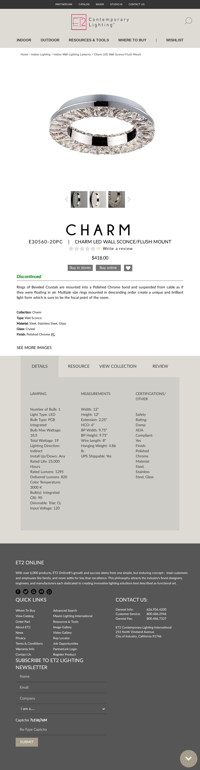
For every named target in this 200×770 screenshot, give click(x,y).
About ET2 (23, 627)
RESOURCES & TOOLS (89, 40)
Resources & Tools (65, 621)
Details (40, 366)
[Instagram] (33, 591)
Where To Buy (25, 610)
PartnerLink (63, 4)
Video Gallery (62, 632)
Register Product (64, 654)
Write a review (118, 249)
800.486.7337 (156, 618)
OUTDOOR (50, 40)
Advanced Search (65, 610)
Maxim (100, 4)
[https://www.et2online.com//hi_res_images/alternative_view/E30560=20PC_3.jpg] (116, 199)
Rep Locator (61, 638)
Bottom (188, 758)
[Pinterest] (49, 591)
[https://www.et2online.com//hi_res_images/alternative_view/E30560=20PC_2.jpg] (98, 199)
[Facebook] (18, 591)
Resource (79, 366)
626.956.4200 (156, 609)
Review (160, 366)
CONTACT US (137, 4)
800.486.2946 (156, 614)
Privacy (21, 638)
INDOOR (24, 40)
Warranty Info (25, 649)
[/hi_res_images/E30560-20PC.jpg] (100, 123)
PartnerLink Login (65, 649)
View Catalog (25, 616)
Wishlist (175, 40)
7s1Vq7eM (38, 720)
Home (24, 54)
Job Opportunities (65, 643)
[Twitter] (26, 591)
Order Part (23, 621)
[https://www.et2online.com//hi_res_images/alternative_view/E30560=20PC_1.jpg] (79, 199)
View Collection (117, 366)
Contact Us (23, 654)
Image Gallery (62, 627)
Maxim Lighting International (72, 616)
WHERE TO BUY (132, 40)
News (19, 632)
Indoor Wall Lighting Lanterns (72, 54)
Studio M (116, 4)
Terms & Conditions (29, 643)
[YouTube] (41, 591)
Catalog (84, 4)
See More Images (34, 348)
